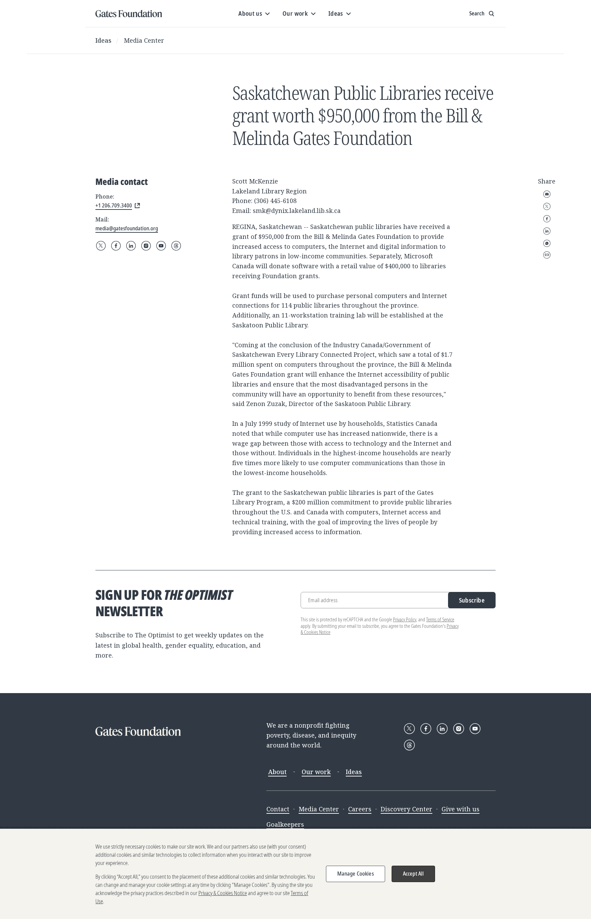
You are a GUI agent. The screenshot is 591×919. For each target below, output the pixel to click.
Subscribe (472, 600)
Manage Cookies (355, 873)
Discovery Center (406, 809)
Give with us (461, 809)
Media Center (144, 40)
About (277, 772)
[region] (295, 874)
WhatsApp (547, 243)
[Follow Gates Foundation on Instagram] (146, 245)
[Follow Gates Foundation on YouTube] (161, 245)
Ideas (103, 40)
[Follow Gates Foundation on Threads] (176, 245)
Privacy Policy (404, 619)
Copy (547, 255)
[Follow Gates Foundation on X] (100, 245)
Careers (359, 809)
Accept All (413, 873)
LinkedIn (547, 231)
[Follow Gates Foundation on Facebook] (115, 245)
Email (547, 194)
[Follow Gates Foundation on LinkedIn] (131, 245)
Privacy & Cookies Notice (222, 893)
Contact (277, 809)
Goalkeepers (285, 824)
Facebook (547, 219)
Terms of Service (440, 619)
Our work (316, 772)
